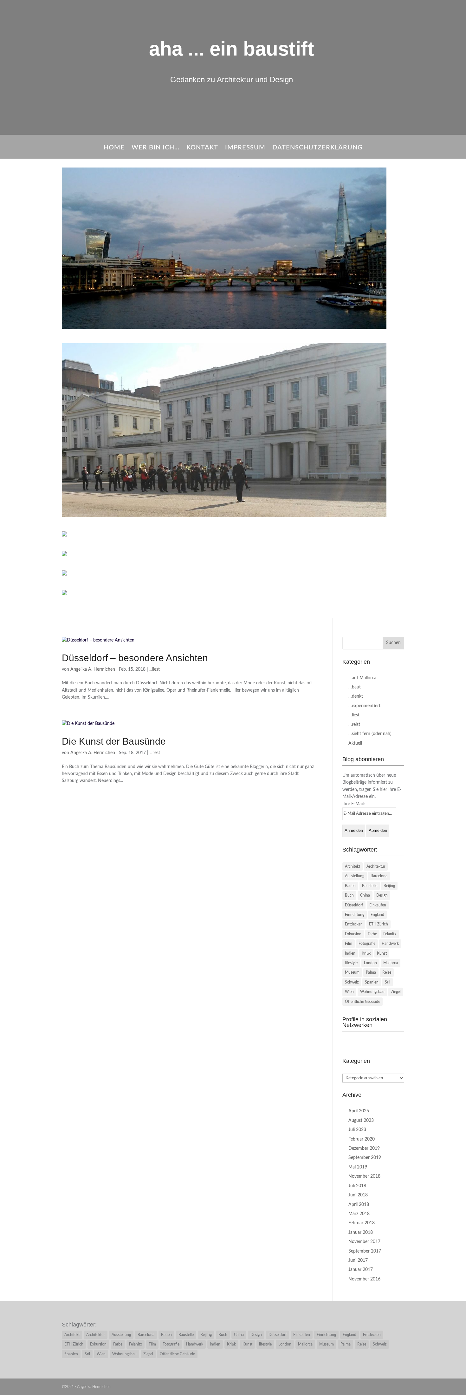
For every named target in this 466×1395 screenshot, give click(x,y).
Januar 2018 (360, 1232)
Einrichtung (354, 915)
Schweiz (352, 982)
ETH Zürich (378, 924)
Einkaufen (377, 905)
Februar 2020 (361, 1139)
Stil (387, 982)
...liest (154, 669)
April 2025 (358, 1111)
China (365, 895)
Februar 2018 (361, 1223)
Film (348, 943)
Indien (350, 953)
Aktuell (355, 743)
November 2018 (364, 1176)
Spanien (372, 982)
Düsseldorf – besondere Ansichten (135, 658)
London (370, 963)
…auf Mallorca (362, 678)
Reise (386, 972)
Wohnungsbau (372, 992)
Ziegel (396, 992)
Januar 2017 (360, 1269)
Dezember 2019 (364, 1148)
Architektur (375, 866)
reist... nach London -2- (233, 525)
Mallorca (390, 963)
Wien (349, 992)
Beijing (389, 886)
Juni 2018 (358, 1195)
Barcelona (379, 876)
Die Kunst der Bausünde (114, 741)
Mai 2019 (357, 1167)
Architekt (352, 866)
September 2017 (364, 1251)
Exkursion (353, 934)
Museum (352, 972)
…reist (354, 724)
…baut (354, 687)
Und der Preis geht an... (233, 603)
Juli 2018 (357, 1186)
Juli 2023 (357, 1130)
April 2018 (358, 1204)
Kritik (366, 953)
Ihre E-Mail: (353, 804)
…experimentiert (364, 706)
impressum (245, 148)
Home (114, 148)
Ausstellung (354, 876)
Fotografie (367, 943)
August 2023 (361, 1120)
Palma (371, 972)
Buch (349, 895)
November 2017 (364, 1242)
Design (382, 895)
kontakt (202, 148)
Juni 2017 (358, 1260)
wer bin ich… (155, 148)
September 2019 (364, 1157)
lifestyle (351, 963)
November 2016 (364, 1279)
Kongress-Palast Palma (233, 564)
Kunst (382, 953)
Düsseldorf (354, 905)
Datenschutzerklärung (317, 148)
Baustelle (369, 886)
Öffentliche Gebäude (362, 1001)
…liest (353, 715)
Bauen (350, 886)
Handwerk (390, 943)
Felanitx (389, 934)
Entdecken (354, 924)
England (377, 915)
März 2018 (359, 1214)
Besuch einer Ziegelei (233, 545)
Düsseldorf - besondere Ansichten (233, 584)
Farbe (372, 934)
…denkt (355, 696)
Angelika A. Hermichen (92, 669)
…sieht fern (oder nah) (370, 734)
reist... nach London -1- (233, 336)
